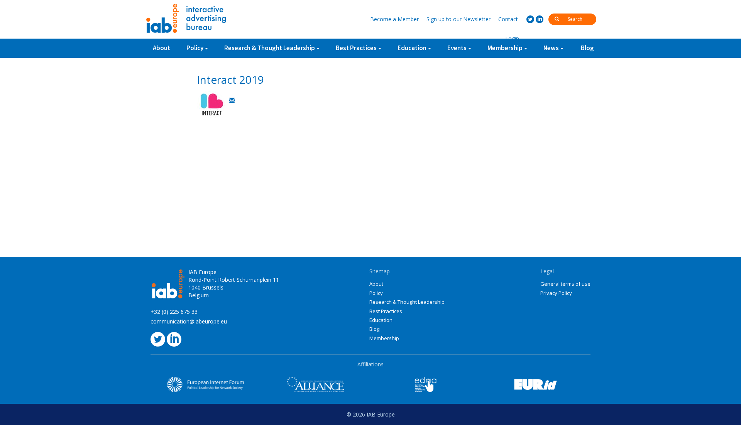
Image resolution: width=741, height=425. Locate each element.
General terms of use (565, 283)
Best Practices (385, 311)
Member (394, 19)
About (161, 48)
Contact (508, 19)
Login (512, 38)
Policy (194, 48)
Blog (587, 48)
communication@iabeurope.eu (189, 321)
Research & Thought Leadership (269, 48)
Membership (384, 338)
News (551, 48)
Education (380, 320)
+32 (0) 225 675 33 (174, 311)
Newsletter (458, 19)
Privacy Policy (556, 293)
